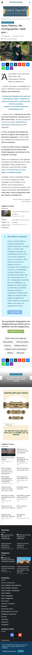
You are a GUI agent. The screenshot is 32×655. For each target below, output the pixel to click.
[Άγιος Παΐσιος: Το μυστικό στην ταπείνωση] (6, 224)
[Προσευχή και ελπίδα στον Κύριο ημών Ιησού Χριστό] (8, 490)
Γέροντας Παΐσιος (23, 342)
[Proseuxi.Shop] (16, 11)
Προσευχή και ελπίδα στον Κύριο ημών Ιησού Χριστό (8, 497)
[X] (7, 64)
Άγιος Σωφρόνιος (7, 598)
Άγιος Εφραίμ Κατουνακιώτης (11, 585)
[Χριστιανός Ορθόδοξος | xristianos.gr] (16, 2)
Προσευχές (4, 619)
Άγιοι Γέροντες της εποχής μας (16, 338)
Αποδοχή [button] (20, 651)
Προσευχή (20, 353)
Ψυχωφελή (4, 624)
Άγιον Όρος (5, 601)
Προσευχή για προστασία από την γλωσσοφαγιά (22, 459)
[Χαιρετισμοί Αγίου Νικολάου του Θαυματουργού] (8, 538)
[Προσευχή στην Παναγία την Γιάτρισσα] (8, 509)
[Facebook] (3, 64)
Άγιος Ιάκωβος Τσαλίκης (9, 588)
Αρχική (4, 19)
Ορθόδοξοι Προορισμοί (8, 614)
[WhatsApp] (3, 68)
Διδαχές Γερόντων (21, 345)
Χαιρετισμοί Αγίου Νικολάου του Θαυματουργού (6, 545)
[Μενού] (2, 3)
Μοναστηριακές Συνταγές (9, 611)
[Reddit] (23, 64)
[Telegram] (7, 68)
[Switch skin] (30, 3)
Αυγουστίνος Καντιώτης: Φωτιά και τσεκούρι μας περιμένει (8, 568)
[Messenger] (28, 64)
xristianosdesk (6, 36)
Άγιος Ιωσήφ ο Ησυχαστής (10, 590)
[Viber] (11, 68)
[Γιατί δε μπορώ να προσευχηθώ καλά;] (24, 471)
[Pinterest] (19, 64)
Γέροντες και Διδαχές (8, 603)
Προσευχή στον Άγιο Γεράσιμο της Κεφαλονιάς (22, 545)
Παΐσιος (10, 353)
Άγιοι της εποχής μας (12, 19)
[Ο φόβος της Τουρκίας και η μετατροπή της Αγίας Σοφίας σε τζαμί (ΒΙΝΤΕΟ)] (24, 561)
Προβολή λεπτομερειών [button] (9, 651)
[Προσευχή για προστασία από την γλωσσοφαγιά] (24, 452)
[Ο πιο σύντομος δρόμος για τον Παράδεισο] (6, 213)
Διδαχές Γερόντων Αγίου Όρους (16, 349)
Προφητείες (5, 622)
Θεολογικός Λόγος (7, 609)
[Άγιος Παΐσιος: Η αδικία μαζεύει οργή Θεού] (24, 490)
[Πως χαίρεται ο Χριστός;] (24, 509)
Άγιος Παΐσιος (8, 342)
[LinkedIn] (11, 64)
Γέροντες (8, 345)
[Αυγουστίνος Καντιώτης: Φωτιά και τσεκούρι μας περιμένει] (8, 561)
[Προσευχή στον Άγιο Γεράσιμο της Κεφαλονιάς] (24, 538)
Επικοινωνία (5, 640)
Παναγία (4, 617)
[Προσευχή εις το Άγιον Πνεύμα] (8, 452)
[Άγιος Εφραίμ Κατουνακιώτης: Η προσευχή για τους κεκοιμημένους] (8, 471)
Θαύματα (4, 606)
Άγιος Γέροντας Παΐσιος (24, 19)
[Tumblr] (15, 64)
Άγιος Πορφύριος (7, 596)
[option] (16, 377)
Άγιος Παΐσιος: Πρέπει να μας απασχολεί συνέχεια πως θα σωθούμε (16, 379)
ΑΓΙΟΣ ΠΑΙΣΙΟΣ (15, 312)
